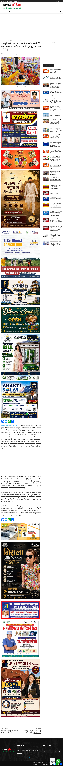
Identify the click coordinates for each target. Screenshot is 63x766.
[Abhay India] (2, 54)
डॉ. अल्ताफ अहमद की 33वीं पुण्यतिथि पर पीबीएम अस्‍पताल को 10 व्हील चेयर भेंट (55, 173)
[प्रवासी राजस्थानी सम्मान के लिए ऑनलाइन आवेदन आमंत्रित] (46, 193)
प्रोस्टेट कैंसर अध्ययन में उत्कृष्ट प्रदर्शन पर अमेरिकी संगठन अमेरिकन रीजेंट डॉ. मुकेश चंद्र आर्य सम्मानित (55, 243)
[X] (56, 1)
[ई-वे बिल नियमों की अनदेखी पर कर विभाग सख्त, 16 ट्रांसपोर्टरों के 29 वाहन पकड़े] (46, 199)
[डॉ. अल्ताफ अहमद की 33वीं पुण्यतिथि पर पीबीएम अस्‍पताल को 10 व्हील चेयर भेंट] (46, 173)
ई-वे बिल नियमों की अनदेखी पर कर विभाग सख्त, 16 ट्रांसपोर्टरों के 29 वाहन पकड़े (55, 199)
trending (7, 40)
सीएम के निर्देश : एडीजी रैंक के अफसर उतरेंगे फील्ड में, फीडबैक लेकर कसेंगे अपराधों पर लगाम (32, 732)
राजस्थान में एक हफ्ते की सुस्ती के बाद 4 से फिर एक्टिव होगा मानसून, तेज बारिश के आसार (56, 130)
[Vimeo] (59, 1)
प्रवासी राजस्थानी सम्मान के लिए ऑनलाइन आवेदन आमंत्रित (55, 192)
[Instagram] (54, 1)
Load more (51, 250)
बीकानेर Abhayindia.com (9, 425)
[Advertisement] (42, 5)
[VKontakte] (59, 751)
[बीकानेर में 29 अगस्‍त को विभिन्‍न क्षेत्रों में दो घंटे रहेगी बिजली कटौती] (46, 115)
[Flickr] (52, 751)
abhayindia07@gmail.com (29, 757)
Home (2, 40)
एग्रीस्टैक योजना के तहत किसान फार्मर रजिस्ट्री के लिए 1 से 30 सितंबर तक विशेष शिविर (55, 187)
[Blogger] (44, 751)
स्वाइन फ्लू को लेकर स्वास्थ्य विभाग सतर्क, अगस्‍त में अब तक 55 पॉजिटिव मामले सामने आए (55, 152)
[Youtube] (61, 1)
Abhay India (7, 54)
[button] (60, 11)
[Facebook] (52, 1)
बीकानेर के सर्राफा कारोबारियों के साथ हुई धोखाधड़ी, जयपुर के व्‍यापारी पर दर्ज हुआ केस (55, 71)
